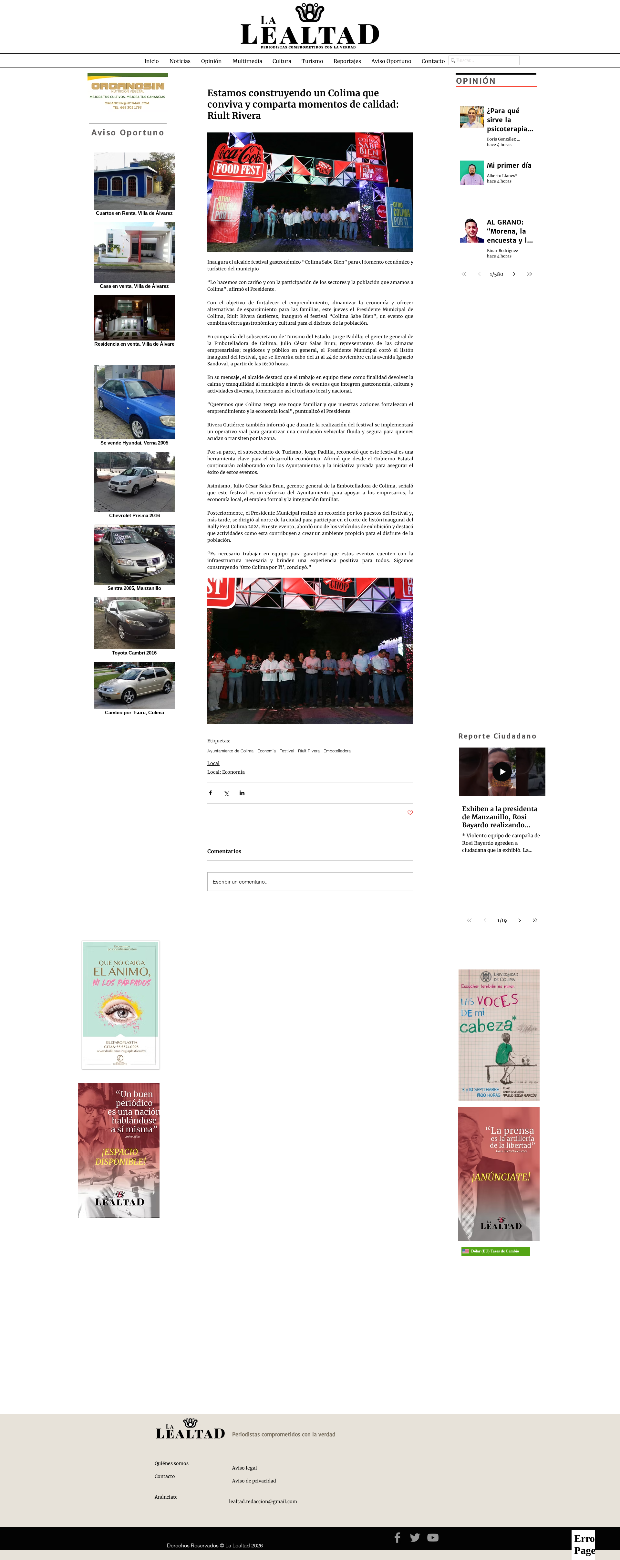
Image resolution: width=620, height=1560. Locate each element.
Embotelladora (337, 750)
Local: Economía (226, 772)
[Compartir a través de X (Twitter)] (226, 793)
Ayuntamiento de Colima (230, 750)
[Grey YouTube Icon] (433, 1537)
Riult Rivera (309, 750)
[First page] (469, 920)
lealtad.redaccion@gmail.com (263, 1501)
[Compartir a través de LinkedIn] (242, 793)
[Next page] (519, 920)
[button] (180, 61)
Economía (266, 750)
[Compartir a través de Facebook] (210, 793)
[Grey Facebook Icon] (397, 1537)
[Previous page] (485, 920)
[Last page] (535, 920)
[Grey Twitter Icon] (415, 1537)
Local (213, 763)
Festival (287, 750)
